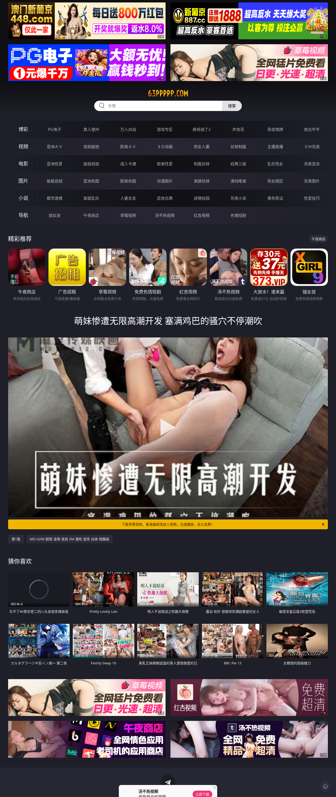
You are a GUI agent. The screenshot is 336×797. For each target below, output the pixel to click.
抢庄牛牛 (312, 129)
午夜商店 (91, 215)
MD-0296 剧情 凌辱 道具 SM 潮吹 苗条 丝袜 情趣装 (69, 539)
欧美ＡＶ (128, 146)
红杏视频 (202, 215)
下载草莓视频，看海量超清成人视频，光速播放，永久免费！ (168, 524)
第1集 (16, 539)
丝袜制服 (238, 146)
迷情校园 (202, 198)
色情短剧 (238, 215)
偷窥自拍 (54, 181)
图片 (23, 181)
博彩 (23, 129)
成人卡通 (128, 164)
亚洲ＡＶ (54, 146)
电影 (23, 163)
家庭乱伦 (91, 198)
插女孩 (55, 215)
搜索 (232, 106)
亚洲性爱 (54, 164)
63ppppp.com (168, 93)
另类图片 (312, 181)
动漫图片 (165, 181)
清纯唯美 (238, 181)
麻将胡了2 (202, 129)
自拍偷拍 (91, 146)
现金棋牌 (275, 129)
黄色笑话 (275, 198)
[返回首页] (325, 786)
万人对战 (128, 129)
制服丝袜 (202, 164)
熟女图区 (275, 181)
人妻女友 (128, 198)
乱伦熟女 (275, 164)
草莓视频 (128, 215)
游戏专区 (165, 129)
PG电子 (54, 129)
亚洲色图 (91, 181)
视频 (23, 146)
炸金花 (238, 129)
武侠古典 (165, 198)
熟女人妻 (202, 146)
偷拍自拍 (91, 164)
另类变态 (312, 164)
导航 (23, 215)
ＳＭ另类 (312, 146)
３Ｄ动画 (165, 146)
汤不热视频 (165, 215)
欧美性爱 (165, 164)
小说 (23, 198)
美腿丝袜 (202, 181)
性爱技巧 (312, 198)
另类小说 (238, 198)
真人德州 (91, 129)
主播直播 (275, 146)
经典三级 (238, 164)
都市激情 (54, 198)
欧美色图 (128, 181)
